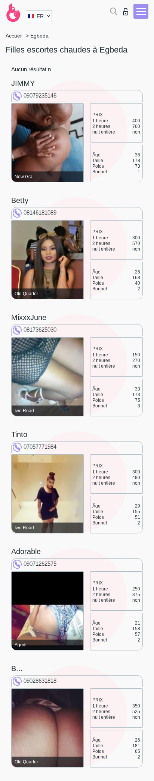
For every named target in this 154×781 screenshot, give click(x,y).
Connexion (127, 10)
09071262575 (40, 563)
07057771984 (40, 446)
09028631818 (40, 680)
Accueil (15, 36)
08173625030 (40, 329)
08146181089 (40, 212)
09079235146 (40, 95)
